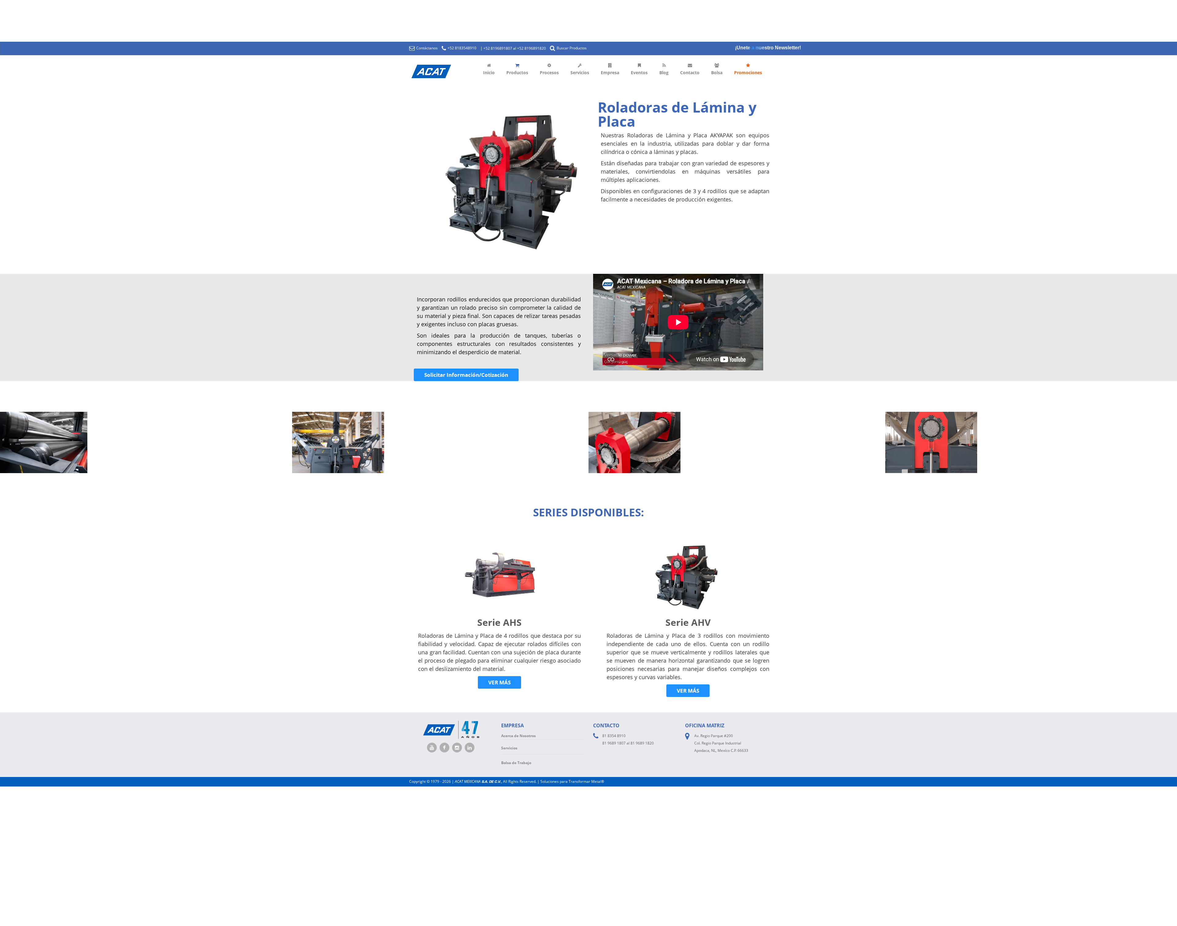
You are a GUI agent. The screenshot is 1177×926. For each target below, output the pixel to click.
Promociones (748, 72)
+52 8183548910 (461, 48)
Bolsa (716, 72)
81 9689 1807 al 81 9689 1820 (628, 743)
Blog (663, 72)
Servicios (579, 72)
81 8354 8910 (614, 735)
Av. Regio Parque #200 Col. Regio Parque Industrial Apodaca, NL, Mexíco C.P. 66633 (721, 743)
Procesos (549, 72)
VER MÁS (499, 682)
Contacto (689, 72)
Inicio (489, 72)
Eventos (639, 72)
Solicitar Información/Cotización (466, 374)
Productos (517, 72)
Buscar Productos (571, 48)
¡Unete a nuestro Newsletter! (768, 47)
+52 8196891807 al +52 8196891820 (514, 48)
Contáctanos (426, 48)
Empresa (610, 72)
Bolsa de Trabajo (516, 762)
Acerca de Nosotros (518, 735)
